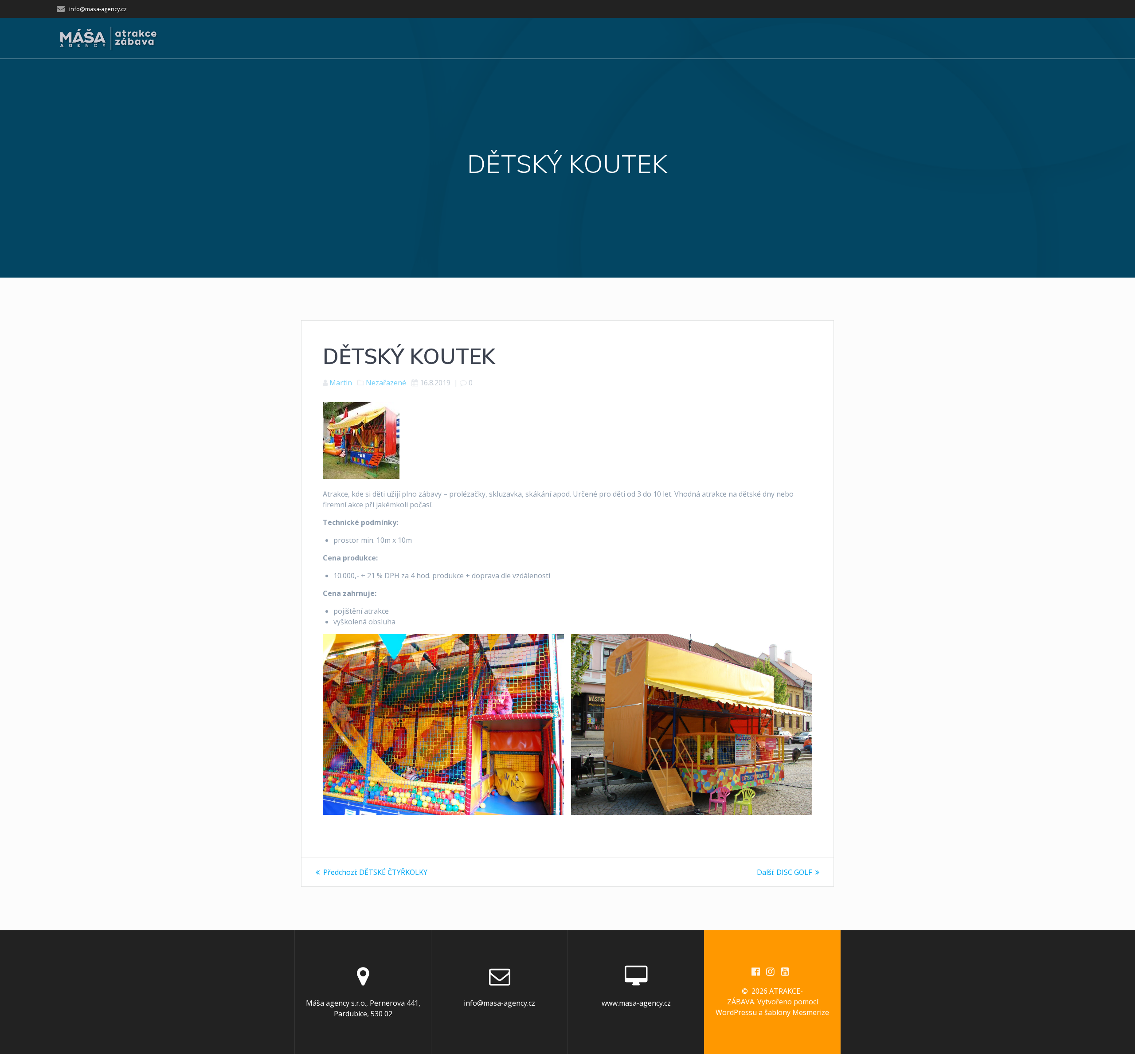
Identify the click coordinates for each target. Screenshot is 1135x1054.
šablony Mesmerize (796, 1012)
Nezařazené (386, 383)
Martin (340, 383)
